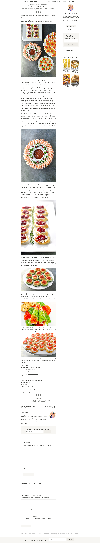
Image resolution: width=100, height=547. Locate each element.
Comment (25, 450)
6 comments (33, 401)
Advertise (50, 544)
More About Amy (71, 26)
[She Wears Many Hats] (29, 1)
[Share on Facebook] (37, 12)
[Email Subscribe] (27, 423)
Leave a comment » (42, 401)
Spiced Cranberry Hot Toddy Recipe (47, 407)
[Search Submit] (78, 53)
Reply (40, 495)
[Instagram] (69, 1)
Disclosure (40, 544)
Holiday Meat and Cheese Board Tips (28, 407)
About (58, 1)
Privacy (35, 544)
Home (31, 4)
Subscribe (64, 1)
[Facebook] (68, 1)
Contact (46, 544)
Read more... (47, 421)
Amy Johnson (28, 8)
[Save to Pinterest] (40, 12)
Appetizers (38, 4)
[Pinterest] (70, 1)
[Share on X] (38, 12)
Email (24, 468)
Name (24, 463)
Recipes (48, 1)
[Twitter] (72, 1)
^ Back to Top (24, 544)
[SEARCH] (78, 1)
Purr (78, 544)
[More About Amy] (71, 7)
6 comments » (52, 8)
